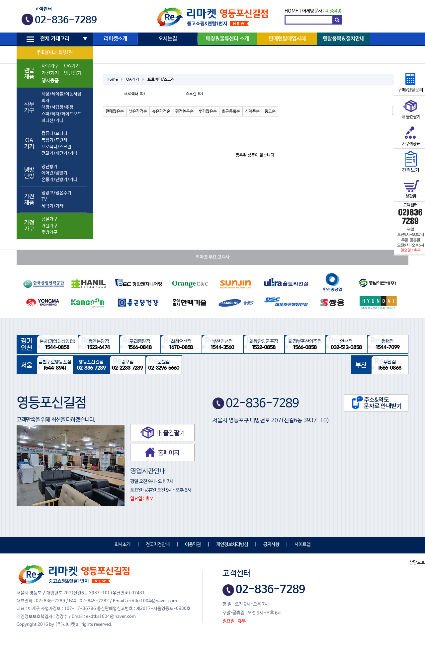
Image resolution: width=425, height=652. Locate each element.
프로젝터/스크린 (56, 146)
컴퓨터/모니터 (54, 133)
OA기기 (72, 66)
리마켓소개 (115, 39)
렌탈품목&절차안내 (344, 39)
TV (44, 199)
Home (112, 79)
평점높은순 (184, 111)
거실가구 (49, 225)
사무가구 (50, 66)
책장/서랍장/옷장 (57, 107)
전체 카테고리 (54, 39)
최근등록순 (231, 111)
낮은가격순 (138, 111)
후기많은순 (208, 111)
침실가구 (49, 219)
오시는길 (167, 39)
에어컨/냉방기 (54, 173)
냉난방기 (72, 73)
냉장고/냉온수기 (56, 192)
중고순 (270, 111)
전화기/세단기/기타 (59, 153)
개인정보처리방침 (232, 544)
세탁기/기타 (52, 206)
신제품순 (252, 111)
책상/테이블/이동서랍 (61, 94)
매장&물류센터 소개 (227, 39)
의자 (45, 100)
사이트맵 (302, 544)
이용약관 (193, 544)
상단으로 (417, 562)
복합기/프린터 (54, 140)
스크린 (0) (194, 94)
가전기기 (50, 73)
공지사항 (271, 544)
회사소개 (122, 544)
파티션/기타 (52, 120)
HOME (291, 11)
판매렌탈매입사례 (287, 39)
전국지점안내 (158, 544)
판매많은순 (115, 111)
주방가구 (49, 232)
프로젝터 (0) (134, 94)
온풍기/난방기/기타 (59, 179)
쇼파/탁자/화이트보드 (61, 113)
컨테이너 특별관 (55, 53)
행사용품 (50, 80)
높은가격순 (161, 111)
